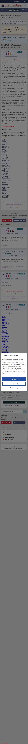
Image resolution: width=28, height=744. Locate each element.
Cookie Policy (16, 364)
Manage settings (14, 388)
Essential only (14, 384)
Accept (14, 379)
